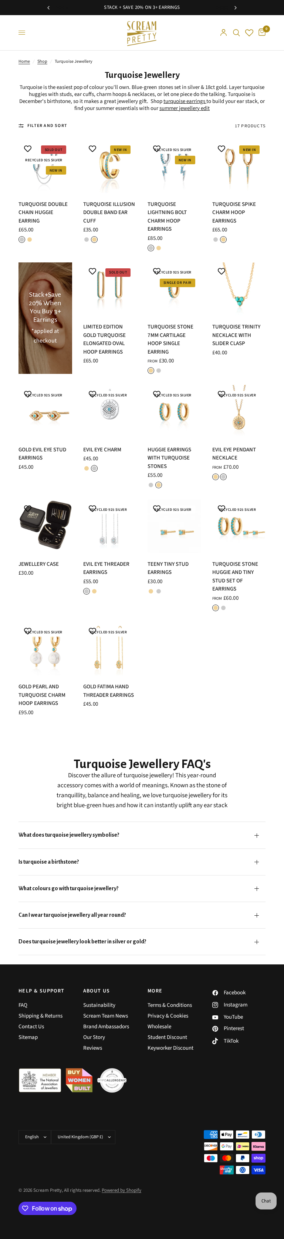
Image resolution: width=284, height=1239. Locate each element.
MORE (155, 991)
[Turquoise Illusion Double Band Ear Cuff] (110, 166)
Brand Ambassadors (106, 1026)
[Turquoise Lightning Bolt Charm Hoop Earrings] (174, 166)
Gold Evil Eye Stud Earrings (42, 454)
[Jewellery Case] (45, 526)
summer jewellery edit (184, 108)
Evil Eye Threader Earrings (106, 568)
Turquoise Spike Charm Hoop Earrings (234, 212)
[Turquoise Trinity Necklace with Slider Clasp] (239, 289)
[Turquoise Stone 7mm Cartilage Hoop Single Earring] (174, 289)
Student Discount (167, 1037)
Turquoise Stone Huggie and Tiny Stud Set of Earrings (235, 576)
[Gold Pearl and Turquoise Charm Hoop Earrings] (45, 649)
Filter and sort (47, 126)
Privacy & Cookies (168, 1016)
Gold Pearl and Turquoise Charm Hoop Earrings (41, 695)
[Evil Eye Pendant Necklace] (239, 411)
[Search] (236, 32)
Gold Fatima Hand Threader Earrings (108, 691)
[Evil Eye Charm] (110, 411)
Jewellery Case (38, 564)
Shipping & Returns (40, 1016)
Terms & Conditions (170, 1005)
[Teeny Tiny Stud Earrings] (174, 526)
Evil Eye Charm (102, 450)
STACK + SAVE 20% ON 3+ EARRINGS (142, 7)
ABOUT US (96, 991)
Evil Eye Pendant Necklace (234, 454)
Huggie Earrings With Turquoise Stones (169, 458)
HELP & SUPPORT (41, 991)
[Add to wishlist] (27, 148)
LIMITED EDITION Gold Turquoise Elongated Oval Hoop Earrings (104, 339)
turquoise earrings (184, 101)
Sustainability (99, 1005)
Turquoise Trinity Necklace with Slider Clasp (236, 335)
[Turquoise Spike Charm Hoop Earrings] (239, 166)
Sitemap (28, 1037)
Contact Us (31, 1026)
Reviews (92, 1048)
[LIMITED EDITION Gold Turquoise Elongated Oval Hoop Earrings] (110, 289)
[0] (261, 32)
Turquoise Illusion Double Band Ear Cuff (109, 212)
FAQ (22, 1005)
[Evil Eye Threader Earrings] (110, 526)
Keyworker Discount (170, 1048)
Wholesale (159, 1026)
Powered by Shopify (121, 1190)
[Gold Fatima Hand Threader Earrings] (110, 649)
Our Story (94, 1037)
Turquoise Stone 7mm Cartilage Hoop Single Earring (170, 339)
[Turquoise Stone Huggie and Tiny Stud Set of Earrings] (239, 526)
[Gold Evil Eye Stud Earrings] (45, 411)
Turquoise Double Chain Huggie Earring (43, 212)
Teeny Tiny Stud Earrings (168, 568)
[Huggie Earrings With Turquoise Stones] (174, 411)
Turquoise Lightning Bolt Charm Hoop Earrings (167, 216)
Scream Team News (105, 1016)
